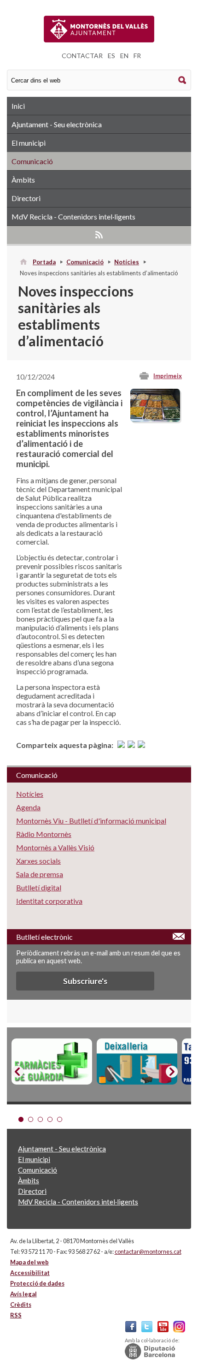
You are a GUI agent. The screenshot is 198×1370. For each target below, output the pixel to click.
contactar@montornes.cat (148, 1251)
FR (137, 55)
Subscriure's (85, 981)
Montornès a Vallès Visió (55, 847)
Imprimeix (167, 376)
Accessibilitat (30, 1272)
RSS (99, 234)
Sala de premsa (39, 874)
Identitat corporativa (49, 900)
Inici (18, 105)
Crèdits (20, 1304)
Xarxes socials (38, 860)
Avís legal (23, 1294)
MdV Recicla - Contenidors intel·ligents (73, 216)
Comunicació (32, 161)
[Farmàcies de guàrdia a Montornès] (52, 1061)
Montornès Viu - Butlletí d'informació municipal (91, 820)
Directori (26, 198)
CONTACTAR (82, 55)
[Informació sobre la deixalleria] (137, 1061)
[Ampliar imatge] (155, 419)
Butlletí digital (38, 887)
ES (111, 55)
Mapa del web (29, 1262)
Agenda (28, 807)
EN (124, 55)
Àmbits (23, 179)
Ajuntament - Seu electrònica (57, 124)
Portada (44, 262)
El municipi (29, 142)
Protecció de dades (37, 1283)
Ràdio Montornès (43, 834)
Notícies (126, 262)
